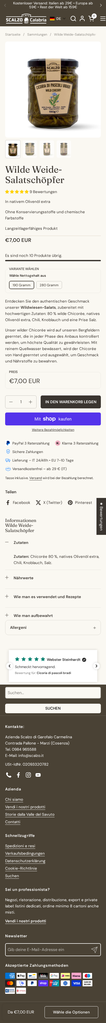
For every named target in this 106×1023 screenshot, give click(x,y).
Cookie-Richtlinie (21, 868)
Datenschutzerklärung (25, 860)
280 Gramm (49, 285)
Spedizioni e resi (20, 845)
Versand (35, 478)
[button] (73, 18)
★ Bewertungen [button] (101, 516)
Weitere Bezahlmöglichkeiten (53, 430)
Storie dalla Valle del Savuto (30, 814)
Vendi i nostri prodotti (25, 807)
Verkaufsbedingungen (25, 853)
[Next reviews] (96, 666)
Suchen (53, 708)
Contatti (12, 821)
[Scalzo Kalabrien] (26, 18)
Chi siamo (14, 799)
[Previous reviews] (9, 666)
